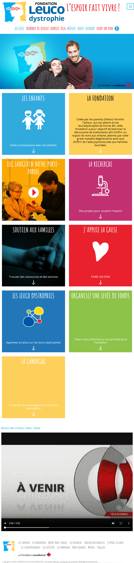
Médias (91, 547)
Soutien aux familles (94, 542)
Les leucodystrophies (30, 547)
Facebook (117, 28)
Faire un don (105, 28)
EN (130, 6)
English (101, 547)
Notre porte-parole (57, 542)
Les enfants (24, 542)
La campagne (63, 547)
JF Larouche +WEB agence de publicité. (83, 562)
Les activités (49, 547)
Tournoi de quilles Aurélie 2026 (46, 28)
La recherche (76, 542)
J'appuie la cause (115, 542)
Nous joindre (79, 547)
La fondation (39, 542)
